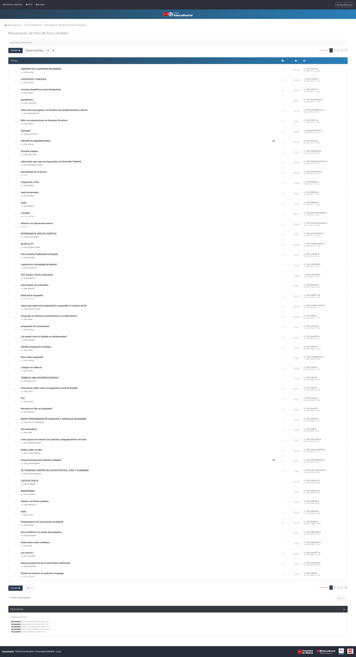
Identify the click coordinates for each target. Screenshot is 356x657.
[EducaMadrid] (326, 652)
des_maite (28, 371)
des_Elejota (29, 185)
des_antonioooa (314, 99)
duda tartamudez (30, 192)
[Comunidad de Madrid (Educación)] (305, 652)
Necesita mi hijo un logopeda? (36, 408)
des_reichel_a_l (30, 504)
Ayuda (58, 651)
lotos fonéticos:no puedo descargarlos (41, 532)
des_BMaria (29, 196)
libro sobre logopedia (32, 357)
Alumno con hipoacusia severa (37, 223)
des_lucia (28, 546)
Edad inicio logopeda (32, 295)
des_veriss (28, 515)
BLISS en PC (27, 243)
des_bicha (28, 350)
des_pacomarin (30, 134)
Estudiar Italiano (29, 151)
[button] (346, 50)
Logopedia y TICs (30, 182)
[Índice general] (178, 14)
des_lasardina (30, 535)
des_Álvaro (29, 124)
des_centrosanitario (32, 474)
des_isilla (28, 432)
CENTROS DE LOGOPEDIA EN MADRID (41, 68)
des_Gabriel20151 (32, 113)
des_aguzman (313, 532)
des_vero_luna (313, 439)
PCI (23, 398)
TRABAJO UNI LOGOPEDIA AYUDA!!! (40, 377)
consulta (25, 213)
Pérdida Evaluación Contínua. (36, 346)
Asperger (26, 130)
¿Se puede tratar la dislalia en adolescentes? (44, 336)
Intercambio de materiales (35, 285)
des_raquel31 (30, 494)
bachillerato (27, 99)
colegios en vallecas (31, 367)
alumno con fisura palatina (35, 501)
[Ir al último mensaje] (317, 68)
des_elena (311, 573)
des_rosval (28, 72)
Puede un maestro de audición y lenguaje (42, 573)
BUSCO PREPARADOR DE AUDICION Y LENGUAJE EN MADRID (53, 418)
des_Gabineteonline (32, 443)
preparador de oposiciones (35, 326)
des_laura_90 (30, 381)
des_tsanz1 (29, 93)
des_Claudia (29, 257)
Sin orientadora (29, 429)
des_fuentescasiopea (316, 213)
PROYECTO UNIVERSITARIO (36, 141)
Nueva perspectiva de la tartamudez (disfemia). (46, 563)
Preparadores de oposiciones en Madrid (42, 521)
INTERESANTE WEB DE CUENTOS (38, 233)
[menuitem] (29, 4)
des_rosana (29, 329)
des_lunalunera (313, 171)
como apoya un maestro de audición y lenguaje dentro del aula (53, 439)
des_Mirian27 (30, 278)
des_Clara (311, 377)
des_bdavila (312, 501)
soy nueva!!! (27, 552)
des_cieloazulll (313, 151)
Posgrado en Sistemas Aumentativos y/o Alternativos (49, 316)
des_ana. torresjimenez (34, 422)
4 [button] (342, 50)
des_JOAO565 (30, 103)
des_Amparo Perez (32, 309)
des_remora (29, 360)
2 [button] (334, 50)
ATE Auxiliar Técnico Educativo (37, 274)
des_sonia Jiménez (32, 453)
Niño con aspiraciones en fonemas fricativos (44, 120)
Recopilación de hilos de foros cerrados (38, 33)
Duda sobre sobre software (35, 542)
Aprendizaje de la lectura (34, 171)
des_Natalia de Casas (33, 165)
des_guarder (29, 340)
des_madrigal (312, 264)
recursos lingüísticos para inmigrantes (41, 89)
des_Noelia (29, 525)
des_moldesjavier (314, 357)
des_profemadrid (31, 237)
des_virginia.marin (32, 247)
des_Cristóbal (30, 566)
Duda (23, 202)
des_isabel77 (312, 295)
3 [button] (338, 50)
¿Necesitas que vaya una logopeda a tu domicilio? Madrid (51, 161)
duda (23, 511)
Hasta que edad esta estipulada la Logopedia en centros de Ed (53, 305)
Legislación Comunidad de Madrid (39, 264)
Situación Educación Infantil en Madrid (41, 460)
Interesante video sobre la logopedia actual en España (49, 388)
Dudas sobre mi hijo (31, 449)
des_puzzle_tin (30, 268)
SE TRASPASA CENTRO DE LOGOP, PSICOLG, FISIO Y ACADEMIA (55, 470)
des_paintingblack (32, 463)
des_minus (28, 144)
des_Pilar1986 (30, 154)
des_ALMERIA (30, 484)
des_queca (311, 408)
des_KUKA (28, 401)
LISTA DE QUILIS (29, 480)
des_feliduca (312, 480)
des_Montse (29, 412)
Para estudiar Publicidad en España (39, 254)
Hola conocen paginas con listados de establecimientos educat (54, 110)
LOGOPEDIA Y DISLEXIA (33, 79)
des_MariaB (29, 288)
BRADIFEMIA (28, 491)
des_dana (28, 319)
